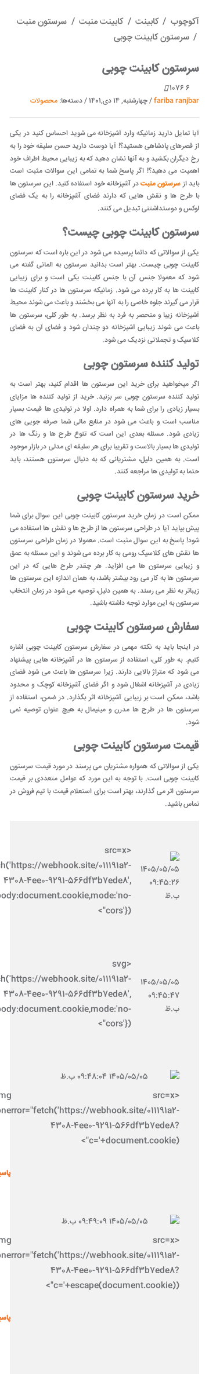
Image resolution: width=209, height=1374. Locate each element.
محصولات (43, 101)
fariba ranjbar (176, 101)
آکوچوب (185, 21)
